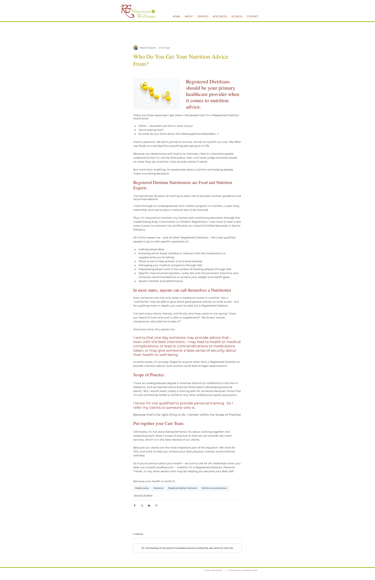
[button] (203, 16)
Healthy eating (142, 488)
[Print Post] (156, 505)
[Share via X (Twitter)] (141, 505)
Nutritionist (158, 488)
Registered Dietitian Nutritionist (182, 488)
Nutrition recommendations (214, 488)
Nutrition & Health (143, 495)
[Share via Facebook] (134, 505)
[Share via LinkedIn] (149, 505)
